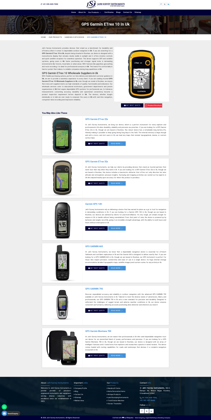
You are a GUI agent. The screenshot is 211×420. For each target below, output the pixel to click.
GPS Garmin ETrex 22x (96, 119)
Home (73, 12)
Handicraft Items (113, 388)
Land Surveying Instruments (117, 397)
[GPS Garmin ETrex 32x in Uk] (62, 178)
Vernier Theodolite (114, 404)
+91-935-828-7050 (50, 4)
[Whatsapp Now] (4, 407)
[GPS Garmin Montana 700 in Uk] (62, 347)
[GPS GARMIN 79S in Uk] (62, 305)
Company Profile (80, 388)
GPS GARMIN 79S (94, 288)
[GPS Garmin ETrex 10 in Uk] (141, 74)
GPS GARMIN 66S (94, 246)
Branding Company (164, 418)
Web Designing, (140, 418)
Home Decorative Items (116, 391)
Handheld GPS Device (74, 37)
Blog (76, 391)
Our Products (93, 12)
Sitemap (138, 12)
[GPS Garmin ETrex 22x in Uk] (62, 135)
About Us (82, 12)
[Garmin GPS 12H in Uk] (62, 220)
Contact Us (127, 12)
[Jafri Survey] (105, 5)
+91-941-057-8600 (147, 400)
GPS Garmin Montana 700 (98, 331)
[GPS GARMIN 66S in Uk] (62, 263)
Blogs (118, 12)
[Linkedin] (168, 4)
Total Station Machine (115, 400)
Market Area (79, 400)
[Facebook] (161, 4)
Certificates (109, 12)
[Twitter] (164, 4)
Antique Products (114, 394)
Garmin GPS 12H (93, 204)
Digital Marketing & (152, 418)
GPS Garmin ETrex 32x (96, 161)
